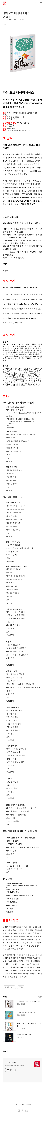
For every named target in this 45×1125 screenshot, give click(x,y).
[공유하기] (11, 987)
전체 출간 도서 (7, 17)
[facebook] (22, 1111)
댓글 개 (5, 1051)
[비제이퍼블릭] (4, 3)
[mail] (26, 1111)
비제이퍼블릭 (10, 1062)
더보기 (40, 997)
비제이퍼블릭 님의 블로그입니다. (15, 1065)
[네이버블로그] (18, 1111)
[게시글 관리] (13, 987)
